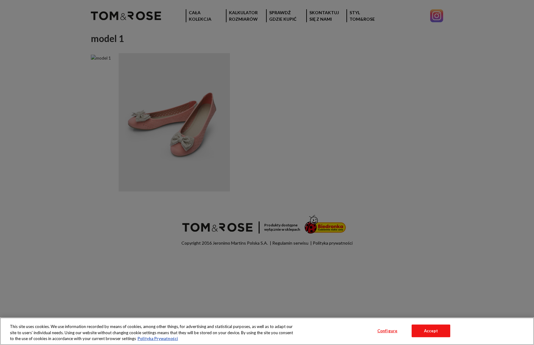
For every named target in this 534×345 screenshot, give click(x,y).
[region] (267, 331)
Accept (431, 330)
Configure (387, 330)
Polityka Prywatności (158, 338)
